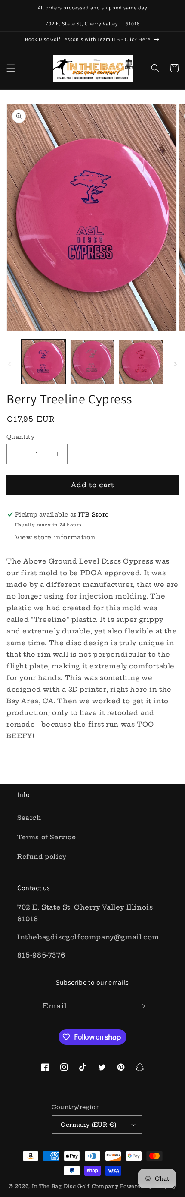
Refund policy (42, 856)
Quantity (20, 436)
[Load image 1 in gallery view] (43, 362)
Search (29, 818)
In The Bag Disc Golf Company (75, 1186)
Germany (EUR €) (89, 1124)
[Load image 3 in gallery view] (141, 362)
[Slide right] (175, 364)
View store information (55, 537)
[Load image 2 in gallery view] (92, 362)
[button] (10, 68)
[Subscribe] (141, 1006)
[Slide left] (9, 364)
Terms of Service (46, 837)
